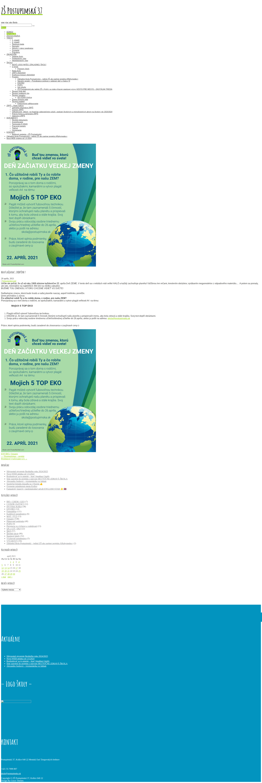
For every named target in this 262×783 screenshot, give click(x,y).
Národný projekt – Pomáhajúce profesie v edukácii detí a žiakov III (43, 81)
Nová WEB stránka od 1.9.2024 (19, 138)
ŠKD (9, 531)
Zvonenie (15, 50)
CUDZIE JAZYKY (15, 504)
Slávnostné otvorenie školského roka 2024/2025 (27, 471)
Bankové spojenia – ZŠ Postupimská (26, 134)
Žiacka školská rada (20, 99)
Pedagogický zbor (19, 58)
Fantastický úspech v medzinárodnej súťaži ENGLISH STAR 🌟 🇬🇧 (36, 489)
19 (3, 571)
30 (14, 574)
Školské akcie (12, 533)
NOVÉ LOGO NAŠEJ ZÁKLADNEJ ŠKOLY (29, 65)
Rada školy (16, 71)
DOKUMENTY (12, 118)
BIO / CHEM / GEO (16, 501)
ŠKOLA (10, 63)
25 (19, 571)
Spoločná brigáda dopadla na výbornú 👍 (25, 484)
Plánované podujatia (15, 521)
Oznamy (14, 454)
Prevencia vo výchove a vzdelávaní (22, 526)
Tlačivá (15, 128)
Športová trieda (18, 44)
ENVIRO (20, 83)
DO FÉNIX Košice (24, 97)
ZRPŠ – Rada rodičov (15, 106)
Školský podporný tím (20, 93)
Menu (3, 28)
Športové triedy (13, 536)
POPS (20, 85)
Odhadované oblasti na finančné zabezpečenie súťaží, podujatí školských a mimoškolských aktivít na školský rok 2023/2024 (62, 112)
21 (8, 571)
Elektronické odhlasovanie (27, 104)
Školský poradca (18, 95)
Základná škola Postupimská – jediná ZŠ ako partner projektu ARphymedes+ (47, 79)
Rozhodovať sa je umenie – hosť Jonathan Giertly (28, 476)
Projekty (15, 77)
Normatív (15, 46)
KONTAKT (11, 132)
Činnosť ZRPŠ (17, 110)
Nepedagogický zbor (20, 61)
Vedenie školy (17, 56)
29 (11, 574)
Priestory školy (23, 69)
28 (8, 574)
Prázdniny (16, 52)
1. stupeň (15, 40)
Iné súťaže (21, 87)
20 (6, 571)
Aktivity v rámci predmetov (22, 48)
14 (8, 568)
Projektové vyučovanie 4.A (14, 459)
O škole (15, 67)
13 (6, 568)
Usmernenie (16, 130)
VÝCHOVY (12, 541)
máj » (10, 577)
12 (3, 568)
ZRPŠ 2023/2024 (19, 73)
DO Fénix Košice (14, 506)
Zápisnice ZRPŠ (18, 116)
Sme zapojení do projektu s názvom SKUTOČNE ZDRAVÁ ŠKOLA (37, 479)
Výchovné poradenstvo (17, 538)
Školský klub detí (19, 91)
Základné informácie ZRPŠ (22, 108)
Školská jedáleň (18, 102)
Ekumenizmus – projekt (12, 456)
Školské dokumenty (20, 120)
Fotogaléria (11, 511)
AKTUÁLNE (11, 34)
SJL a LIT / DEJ (14, 529)
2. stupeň (15, 42)
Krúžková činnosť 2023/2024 (23, 75)
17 (17, 568)
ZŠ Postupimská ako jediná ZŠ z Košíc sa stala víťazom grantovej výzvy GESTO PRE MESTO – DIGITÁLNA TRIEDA (64, 89)
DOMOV (10, 32)
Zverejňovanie (17, 122)
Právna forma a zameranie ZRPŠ (25, 114)
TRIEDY (10, 38)
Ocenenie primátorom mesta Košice (22, 486)
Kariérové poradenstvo (16, 514)
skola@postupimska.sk (119, 318)
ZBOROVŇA (12, 54)
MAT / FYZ (12, 516)
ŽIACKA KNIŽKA (13, 36)
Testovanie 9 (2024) (20, 124)
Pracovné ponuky (19, 126)
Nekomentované (9, 281)
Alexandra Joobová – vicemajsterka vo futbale (26, 481)
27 (6, 574)
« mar (3, 577)
